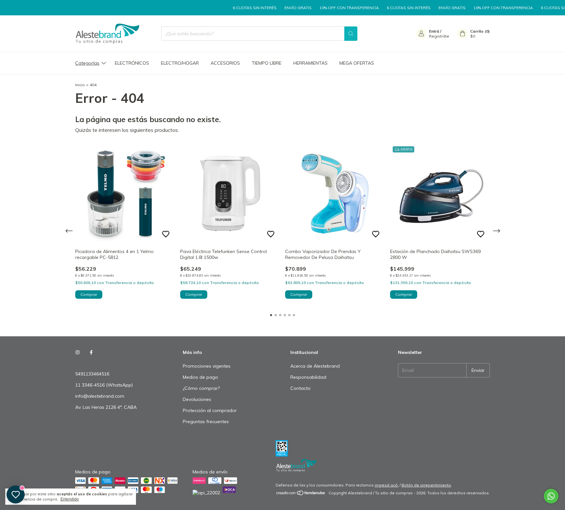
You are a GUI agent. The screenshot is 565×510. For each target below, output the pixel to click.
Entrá (434, 31)
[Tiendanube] (301, 494)
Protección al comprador (210, 410)
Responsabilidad (308, 377)
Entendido (69, 499)
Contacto (300, 388)
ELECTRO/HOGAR (180, 63)
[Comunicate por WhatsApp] (551, 496)
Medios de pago (200, 377)
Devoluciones (197, 399)
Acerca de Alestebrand (315, 366)
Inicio (80, 84)
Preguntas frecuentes (206, 421)
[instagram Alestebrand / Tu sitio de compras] (77, 352)
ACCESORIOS (225, 63)
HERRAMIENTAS (310, 63)
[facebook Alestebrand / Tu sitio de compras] (91, 352)
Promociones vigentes (207, 366)
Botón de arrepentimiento (426, 485)
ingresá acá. (387, 485)
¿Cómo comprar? (201, 388)
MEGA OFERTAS (356, 63)
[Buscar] (350, 33)
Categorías (87, 63)
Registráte (439, 36)
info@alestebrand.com (99, 396)
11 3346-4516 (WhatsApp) (104, 385)
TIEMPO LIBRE (267, 63)
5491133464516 (92, 374)
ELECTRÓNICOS (132, 63)
